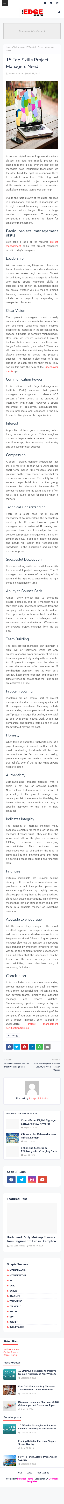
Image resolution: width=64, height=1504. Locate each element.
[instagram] (57, 3)
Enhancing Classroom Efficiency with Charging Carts (39, 1149)
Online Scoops (10, 1352)
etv (12, 1316)
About (30, 1473)
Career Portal (10, 1355)
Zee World (15, 1306)
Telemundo (16, 1301)
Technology (18, 47)
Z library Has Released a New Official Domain (38, 1136)
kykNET (14, 1322)
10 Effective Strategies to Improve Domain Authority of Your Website (37, 1372)
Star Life (15, 1296)
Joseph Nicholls (15, 73)
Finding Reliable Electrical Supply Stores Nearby (37, 1443)
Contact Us (43, 1473)
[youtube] (42, 1179)
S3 (11, 1280)
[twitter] (51, 3)
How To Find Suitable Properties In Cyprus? (37, 1458)
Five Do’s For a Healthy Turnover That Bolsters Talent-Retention (36, 1388)
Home (9, 47)
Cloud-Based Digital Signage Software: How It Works (38, 1122)
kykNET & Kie (17, 1327)
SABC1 (13, 1285)
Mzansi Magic (18, 1270)
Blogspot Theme (25, 1478)
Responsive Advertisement (32, 31)
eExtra (14, 1311)
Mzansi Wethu (18, 1275)
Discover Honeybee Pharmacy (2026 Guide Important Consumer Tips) (38, 1404)
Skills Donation (11, 1349)
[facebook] (45, 3)
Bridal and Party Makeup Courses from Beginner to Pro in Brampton (31, 1239)
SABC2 (13, 1291)
